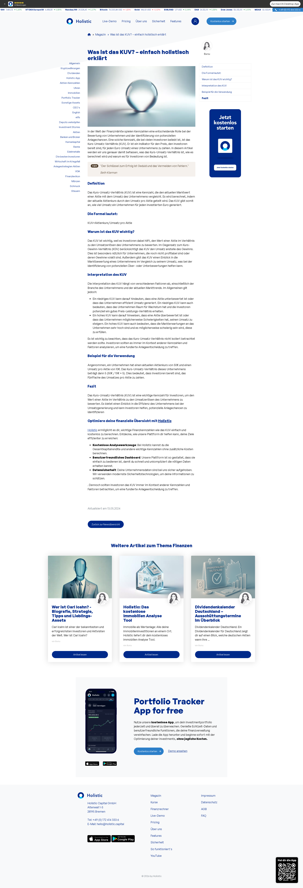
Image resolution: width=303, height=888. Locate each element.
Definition (207, 66)
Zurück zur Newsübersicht (106, 524)
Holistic (165, 421)
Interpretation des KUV (214, 85)
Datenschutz (209, 802)
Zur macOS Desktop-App (285, 3)
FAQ (203, 815)
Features (175, 21)
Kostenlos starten (220, 21)
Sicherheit (158, 21)
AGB (204, 809)
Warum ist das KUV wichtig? (217, 79)
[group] (225, 143)
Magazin (156, 795)
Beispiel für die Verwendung (217, 91)
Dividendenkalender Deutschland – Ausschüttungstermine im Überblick (218, 613)
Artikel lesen (80, 654)
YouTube (156, 855)
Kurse (154, 802)
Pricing (126, 21)
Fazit (205, 98)
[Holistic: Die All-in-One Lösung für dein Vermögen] (89, 34)
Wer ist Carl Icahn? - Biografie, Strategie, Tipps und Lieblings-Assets (72, 613)
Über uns (141, 21)
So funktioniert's (161, 849)
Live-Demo (109, 21)
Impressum (208, 795)
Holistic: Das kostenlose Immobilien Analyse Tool (142, 613)
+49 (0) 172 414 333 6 (289, 9)
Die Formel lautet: (211, 72)
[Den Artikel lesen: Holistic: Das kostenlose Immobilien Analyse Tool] (151, 576)
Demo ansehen (177, 751)
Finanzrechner (160, 809)
